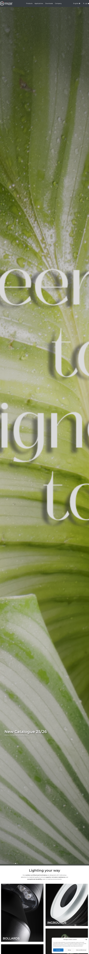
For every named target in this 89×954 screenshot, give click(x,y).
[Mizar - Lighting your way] (6, 3)
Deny (69, 950)
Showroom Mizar (68, 734)
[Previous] (3, 436)
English (76, 3)
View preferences (81, 950)
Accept (58, 950)
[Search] (84, 3)
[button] (86, 939)
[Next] (85, 436)
